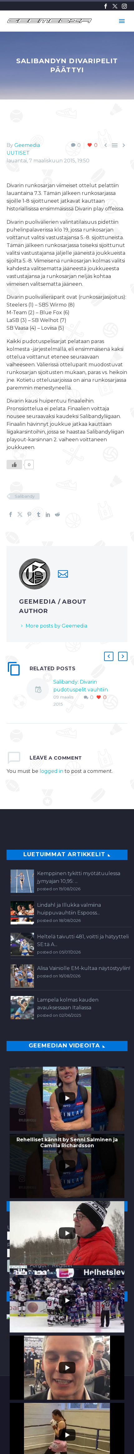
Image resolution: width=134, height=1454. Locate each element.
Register (62, 1265)
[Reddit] (57, 514)
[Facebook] (105, 6)
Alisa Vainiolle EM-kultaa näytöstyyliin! (83, 968)
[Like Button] (14, 464)
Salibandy (25, 496)
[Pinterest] (29, 514)
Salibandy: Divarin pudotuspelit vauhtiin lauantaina (80, 689)
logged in (51, 771)
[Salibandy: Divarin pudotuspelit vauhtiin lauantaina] (39, 693)
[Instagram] (124, 6)
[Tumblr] (38, 514)
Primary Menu (121, 21)
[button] (108, 656)
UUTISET (18, 153)
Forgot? (40, 1265)
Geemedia (27, 145)
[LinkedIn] (47, 514)
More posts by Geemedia (56, 626)
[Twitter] (115, 6)
